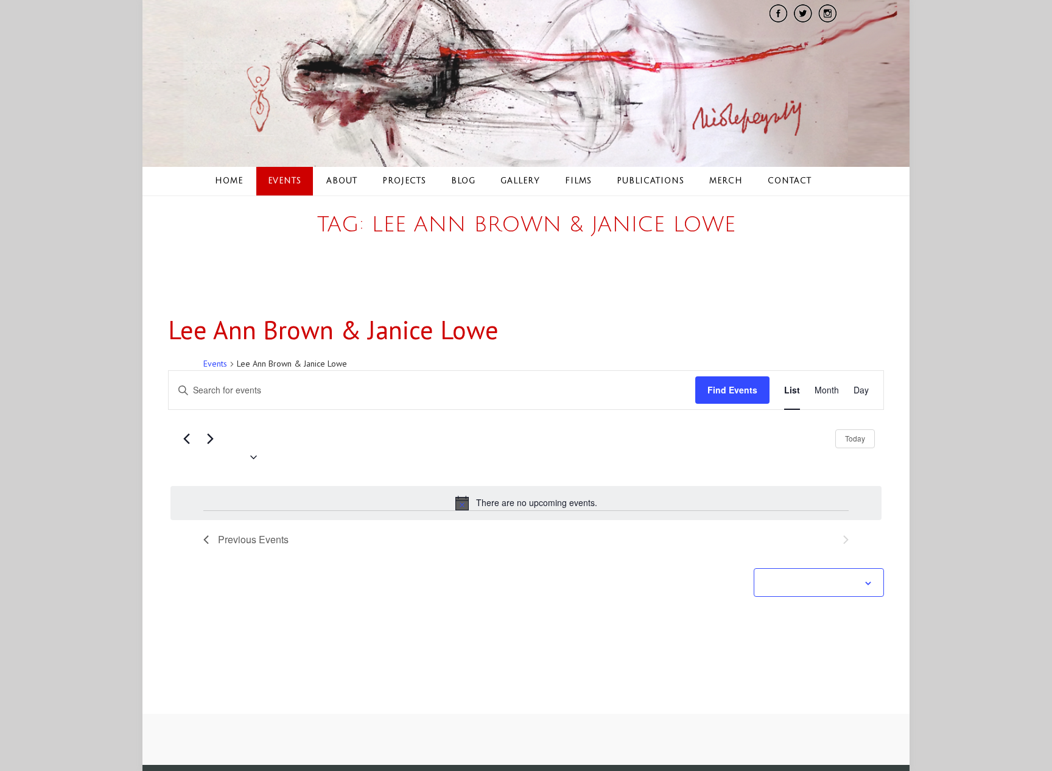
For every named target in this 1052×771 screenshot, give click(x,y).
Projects (404, 181)
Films (578, 181)
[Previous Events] (186, 438)
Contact (790, 181)
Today (855, 438)
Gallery (520, 181)
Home (229, 181)
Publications (650, 181)
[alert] (526, 503)
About (341, 181)
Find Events (732, 390)
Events (284, 181)
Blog (463, 181)
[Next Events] (210, 438)
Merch (726, 181)
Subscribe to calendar (812, 583)
